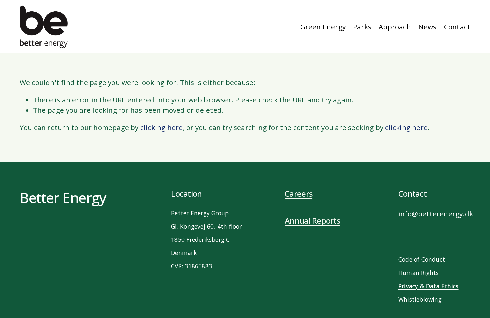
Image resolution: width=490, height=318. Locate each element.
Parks (362, 26)
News (427, 26)
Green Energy (323, 26)
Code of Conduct (421, 259)
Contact (457, 26)
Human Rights (418, 273)
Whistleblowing (420, 299)
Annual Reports (312, 220)
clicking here (161, 127)
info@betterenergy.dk (435, 213)
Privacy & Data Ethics (428, 286)
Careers (298, 193)
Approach (395, 26)
